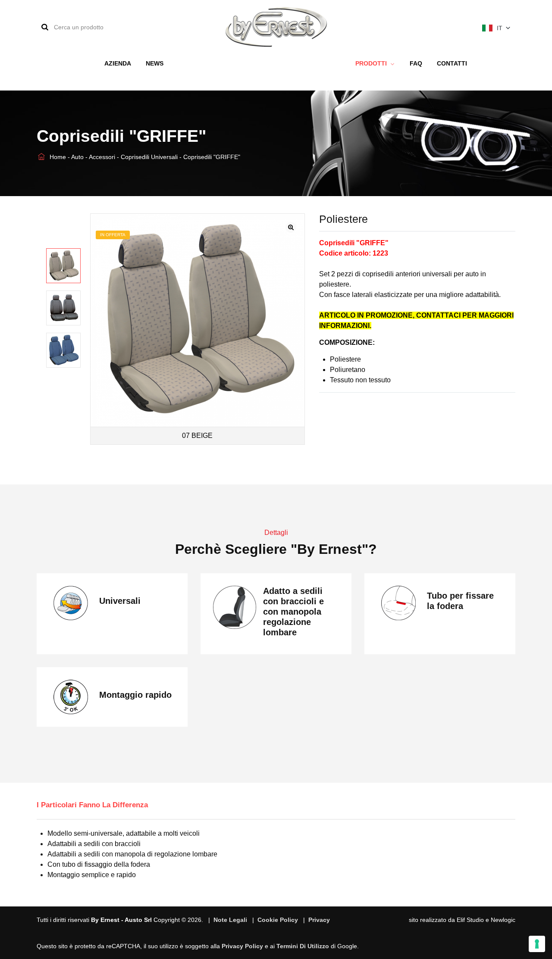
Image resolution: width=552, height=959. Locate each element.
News (154, 63)
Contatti (452, 63)
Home (57, 156)
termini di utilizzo (302, 946)
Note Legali (230, 919)
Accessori (103, 156)
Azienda (117, 63)
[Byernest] (276, 27)
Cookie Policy (277, 919)
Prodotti (372, 63)
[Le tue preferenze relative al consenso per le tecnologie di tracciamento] (537, 944)
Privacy (319, 919)
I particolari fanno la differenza (92, 805)
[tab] (99, 805)
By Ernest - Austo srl (121, 919)
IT (499, 28)
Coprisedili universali (150, 156)
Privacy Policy (242, 946)
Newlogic (503, 919)
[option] (63, 266)
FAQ (416, 63)
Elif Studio (470, 919)
